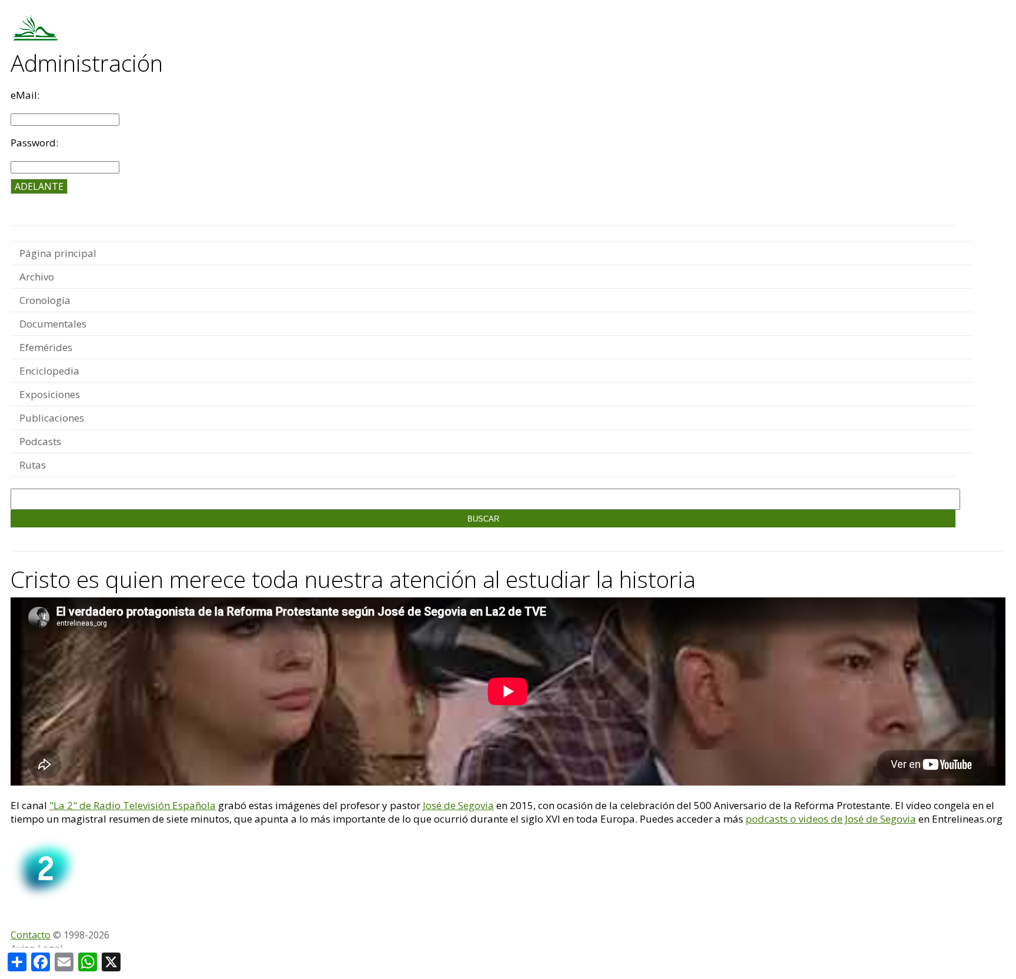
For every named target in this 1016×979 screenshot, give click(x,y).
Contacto (31, 934)
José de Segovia (458, 805)
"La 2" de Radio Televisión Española (132, 805)
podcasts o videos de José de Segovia (831, 819)
